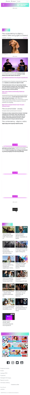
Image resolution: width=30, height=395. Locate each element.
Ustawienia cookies (15, 384)
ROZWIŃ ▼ (15, 144)
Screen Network (3, 387)
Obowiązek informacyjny (5, 377)
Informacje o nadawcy (5, 382)
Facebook (8, 1)
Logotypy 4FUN (3, 373)
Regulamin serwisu (4, 380)
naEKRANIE (2, 389)
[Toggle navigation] (3, 5)
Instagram (14, 1)
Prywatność (3, 375)
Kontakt (2, 370)
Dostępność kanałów (4, 368)
